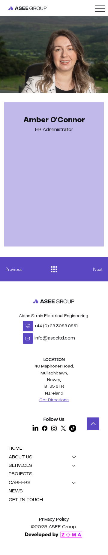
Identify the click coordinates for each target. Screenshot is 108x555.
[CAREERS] (74, 483)
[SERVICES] (74, 465)
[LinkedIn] (35, 428)
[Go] (28, 326)
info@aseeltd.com (54, 338)
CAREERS (20, 482)
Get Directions (54, 400)
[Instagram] (54, 428)
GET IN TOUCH (26, 500)
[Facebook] (44, 428)
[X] (63, 428)
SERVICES (20, 465)
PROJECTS (20, 474)
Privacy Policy (54, 519)
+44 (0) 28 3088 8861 (56, 326)
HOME (15, 448)
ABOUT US (20, 457)
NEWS (16, 491)
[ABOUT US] (74, 457)
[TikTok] (72, 428)
